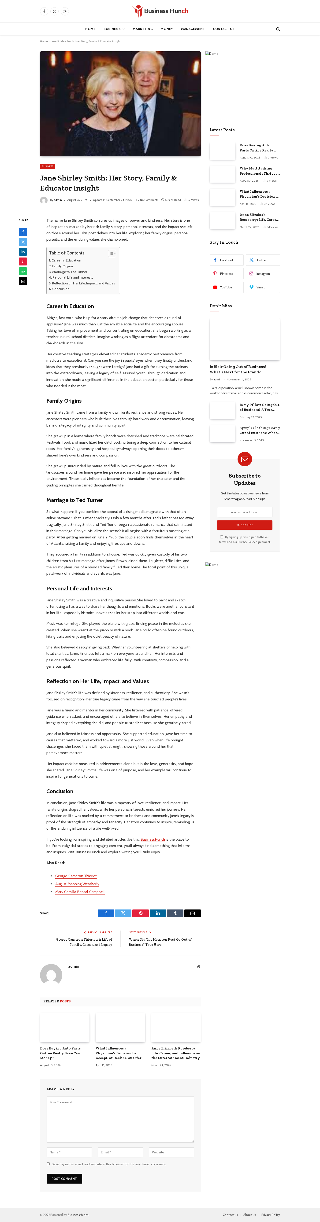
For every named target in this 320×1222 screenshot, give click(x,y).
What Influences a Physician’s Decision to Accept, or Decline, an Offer (118, 1053)
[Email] (23, 281)
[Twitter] (23, 242)
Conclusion (60, 289)
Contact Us (224, 29)
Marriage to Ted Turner (69, 272)
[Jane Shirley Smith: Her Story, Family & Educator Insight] (120, 103)
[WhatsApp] (23, 271)
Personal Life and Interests (72, 277)
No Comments (149, 200)
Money (167, 29)
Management (193, 29)
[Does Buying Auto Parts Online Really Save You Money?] (64, 1027)
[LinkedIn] (23, 252)
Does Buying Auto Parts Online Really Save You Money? (60, 1053)
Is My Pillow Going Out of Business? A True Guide (259, 407)
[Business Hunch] (160, 11)
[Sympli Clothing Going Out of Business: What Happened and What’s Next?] (222, 433)
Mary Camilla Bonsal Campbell (80, 892)
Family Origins (62, 266)
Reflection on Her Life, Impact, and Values (83, 283)
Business (112, 29)
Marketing (143, 29)
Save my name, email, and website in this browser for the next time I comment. (109, 1164)
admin (58, 200)
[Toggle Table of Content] (109, 254)
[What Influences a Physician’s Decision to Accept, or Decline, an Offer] (120, 1027)
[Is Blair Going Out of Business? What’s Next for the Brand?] (245, 339)
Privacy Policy (246, 542)
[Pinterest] (23, 261)
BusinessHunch (153, 839)
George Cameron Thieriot (76, 876)
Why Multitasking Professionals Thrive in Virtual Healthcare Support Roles (260, 171)
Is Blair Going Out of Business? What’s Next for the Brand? (238, 369)
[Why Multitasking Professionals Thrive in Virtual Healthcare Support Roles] (222, 174)
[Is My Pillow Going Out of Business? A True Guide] (222, 410)
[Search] (277, 29)
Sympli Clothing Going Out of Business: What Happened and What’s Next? (260, 431)
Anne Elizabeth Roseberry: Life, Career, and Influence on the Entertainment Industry (175, 1053)
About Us (249, 1215)
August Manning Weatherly (77, 884)
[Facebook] (23, 232)
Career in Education (66, 260)
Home (90, 29)
